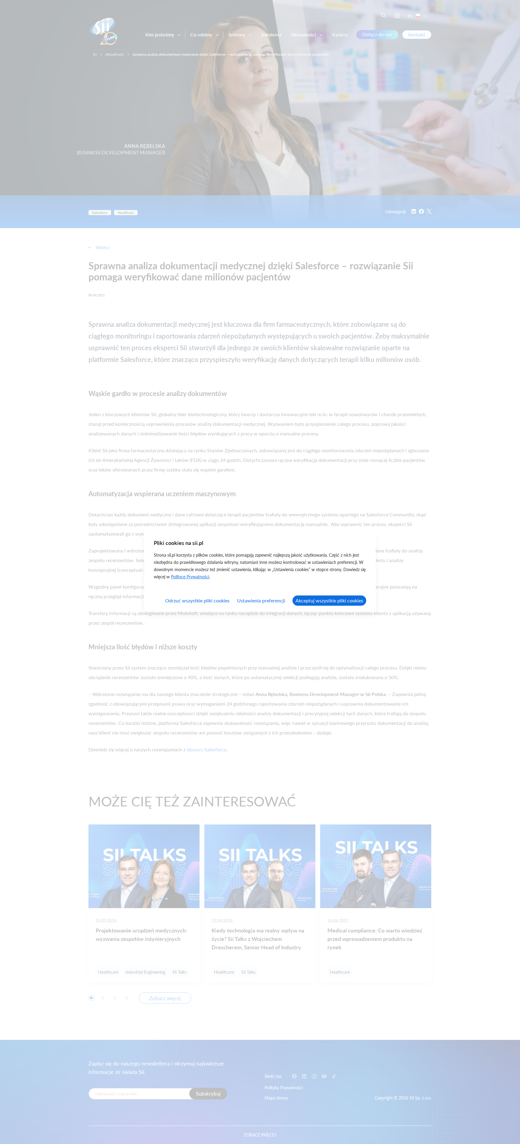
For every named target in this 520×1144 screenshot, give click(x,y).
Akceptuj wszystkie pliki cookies (329, 600)
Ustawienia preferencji (261, 600)
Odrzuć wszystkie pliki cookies (197, 600)
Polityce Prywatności (190, 576)
